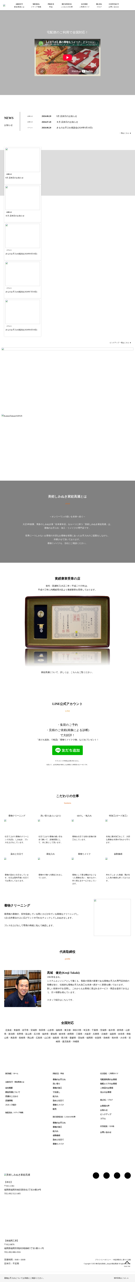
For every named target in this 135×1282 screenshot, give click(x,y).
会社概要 (9, 1088)
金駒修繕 (56, 1135)
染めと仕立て (58, 1101)
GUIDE (84, 5)
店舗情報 (9, 1101)
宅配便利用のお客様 (108, 1079)
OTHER (107, 1126)
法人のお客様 (105, 1092)
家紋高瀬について (12, 1092)
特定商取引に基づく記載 (122, 1260)
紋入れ (55, 1096)
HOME (11, 1073)
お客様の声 (104, 1106)
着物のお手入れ (59, 1079)
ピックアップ (105, 1114)
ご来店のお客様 (106, 1088)
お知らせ (104, 1110)
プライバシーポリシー (103, 1260)
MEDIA (36, 5)
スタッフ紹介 (10, 1105)
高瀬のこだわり (11, 1096)
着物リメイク (58, 1105)
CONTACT (114, 5)
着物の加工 (57, 1088)
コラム (103, 1118)
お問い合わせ (105, 1132)
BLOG (99, 5)
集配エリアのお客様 (108, 1084)
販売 (54, 1109)
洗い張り (56, 1084)
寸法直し (56, 1092)
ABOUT (19, 5)
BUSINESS (67, 5)
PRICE (51, 5)
